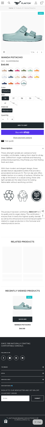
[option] (22, 33)
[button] (37, 52)
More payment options (22, 138)
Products (19, 8)
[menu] (2, 2)
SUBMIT (37, 398)
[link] (12, 276)
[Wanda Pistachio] (22, 305)
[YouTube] (22, 358)
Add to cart (22, 125)
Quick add (22, 319)
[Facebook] (3, 358)
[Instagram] (10, 358)
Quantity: (5, 115)
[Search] (9, 2)
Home (11, 8)
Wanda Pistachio (22, 325)
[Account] (36, 3)
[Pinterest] (16, 358)
